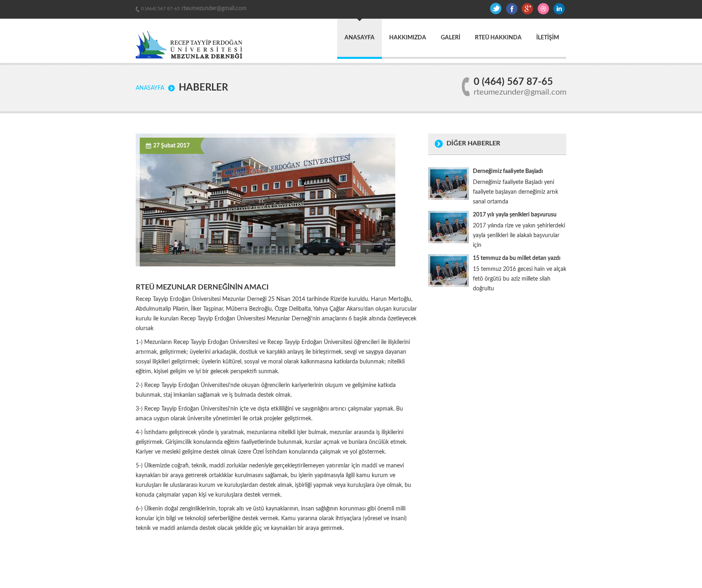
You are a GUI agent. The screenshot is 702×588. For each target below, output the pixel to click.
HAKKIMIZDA (407, 38)
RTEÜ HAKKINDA (498, 38)
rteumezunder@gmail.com (213, 8)
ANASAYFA (359, 38)
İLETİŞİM (547, 38)
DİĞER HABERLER (473, 143)
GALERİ (450, 38)
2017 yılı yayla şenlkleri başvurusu (515, 215)
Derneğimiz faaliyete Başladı (508, 171)
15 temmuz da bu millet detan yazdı (517, 258)
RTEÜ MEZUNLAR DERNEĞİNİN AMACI (202, 287)
